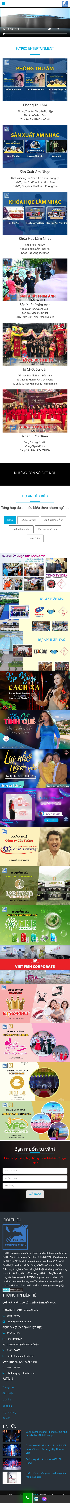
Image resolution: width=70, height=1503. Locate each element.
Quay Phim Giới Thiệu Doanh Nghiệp (35, 317)
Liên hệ (7, 1399)
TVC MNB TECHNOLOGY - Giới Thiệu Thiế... (28, 938)
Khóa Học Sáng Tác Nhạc (35, 253)
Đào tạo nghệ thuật (48, 529)
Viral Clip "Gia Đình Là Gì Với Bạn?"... (25, 1016)
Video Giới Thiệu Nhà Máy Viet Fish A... (26, 977)
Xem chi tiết (35, 70)
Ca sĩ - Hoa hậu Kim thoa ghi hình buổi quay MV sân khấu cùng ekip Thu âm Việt (46, 1449)
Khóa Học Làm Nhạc (35, 239)
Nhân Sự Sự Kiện (35, 436)
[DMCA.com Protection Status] (13, 1289)
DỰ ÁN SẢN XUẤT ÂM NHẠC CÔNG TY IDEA (29, 585)
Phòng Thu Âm (35, 105)
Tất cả (10, 520)
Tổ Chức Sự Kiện (35, 370)
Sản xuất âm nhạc (21, 529)
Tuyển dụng (9, 1412)
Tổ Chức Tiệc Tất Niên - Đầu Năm (35, 376)
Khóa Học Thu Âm (35, 245)
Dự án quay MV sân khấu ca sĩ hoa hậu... (27, 781)
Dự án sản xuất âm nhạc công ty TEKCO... (27, 663)
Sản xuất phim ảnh (53, 520)
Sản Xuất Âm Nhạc (35, 172)
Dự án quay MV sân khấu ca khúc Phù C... (28, 742)
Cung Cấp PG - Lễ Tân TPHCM (35, 450)
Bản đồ (7, 1418)
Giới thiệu (8, 1393)
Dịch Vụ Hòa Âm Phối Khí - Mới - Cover (35, 182)
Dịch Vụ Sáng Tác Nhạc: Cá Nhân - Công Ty (35, 178)
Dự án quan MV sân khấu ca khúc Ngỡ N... (28, 703)
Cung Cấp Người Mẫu (35, 442)
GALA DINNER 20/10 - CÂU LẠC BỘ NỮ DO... (29, 1133)
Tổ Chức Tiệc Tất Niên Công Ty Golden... (27, 1094)
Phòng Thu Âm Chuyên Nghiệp (35, 111)
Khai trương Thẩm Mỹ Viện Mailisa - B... (26, 1055)
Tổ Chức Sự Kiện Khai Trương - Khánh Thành (35, 384)
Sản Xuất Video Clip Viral (35, 313)
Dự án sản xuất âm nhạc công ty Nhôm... (27, 624)
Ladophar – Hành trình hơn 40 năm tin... (27, 898)
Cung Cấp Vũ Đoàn (35, 446)
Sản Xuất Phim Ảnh (35, 305)
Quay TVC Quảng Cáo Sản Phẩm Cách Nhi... (29, 859)
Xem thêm (35, 538)
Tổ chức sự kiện (28, 520)
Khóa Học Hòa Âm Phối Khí (35, 249)
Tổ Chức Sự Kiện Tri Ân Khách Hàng (35, 380)
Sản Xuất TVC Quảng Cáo (35, 309)
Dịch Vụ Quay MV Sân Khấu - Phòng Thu (35, 186)
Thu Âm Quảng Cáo (35, 115)
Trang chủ (8, 1387)
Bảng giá (8, 1406)
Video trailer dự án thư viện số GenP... (26, 820)
